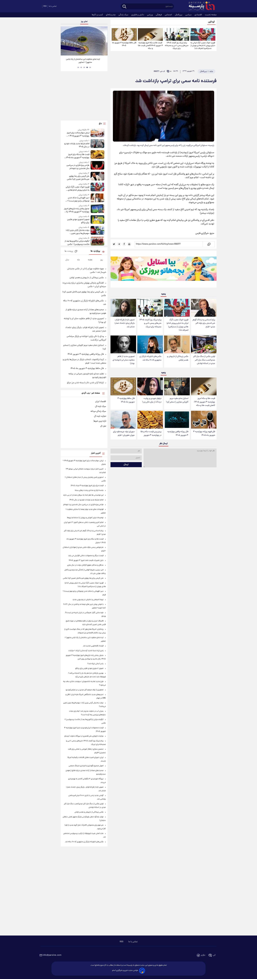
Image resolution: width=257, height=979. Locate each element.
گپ (214, 955)
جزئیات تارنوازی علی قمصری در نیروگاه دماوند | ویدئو (84, 736)
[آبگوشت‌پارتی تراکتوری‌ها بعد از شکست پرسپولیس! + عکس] (97, 241)
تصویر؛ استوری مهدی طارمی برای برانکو (78, 221)
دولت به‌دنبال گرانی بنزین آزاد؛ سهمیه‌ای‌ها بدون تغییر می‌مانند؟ (77, 232)
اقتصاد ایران (100, 401)
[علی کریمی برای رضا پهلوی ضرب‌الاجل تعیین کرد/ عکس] (97, 176)
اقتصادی (199, 14)
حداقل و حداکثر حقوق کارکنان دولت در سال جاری (85, 565)
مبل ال (103, 426)
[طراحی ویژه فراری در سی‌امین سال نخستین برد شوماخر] (97, 165)
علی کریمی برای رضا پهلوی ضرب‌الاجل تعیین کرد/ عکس (78, 178)
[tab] (90, 67)
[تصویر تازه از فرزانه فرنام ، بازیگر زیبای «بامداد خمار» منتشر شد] (123, 308)
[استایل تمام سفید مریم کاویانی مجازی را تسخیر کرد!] (177, 386)
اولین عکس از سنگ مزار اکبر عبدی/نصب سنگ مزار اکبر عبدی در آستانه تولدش (204, 360)
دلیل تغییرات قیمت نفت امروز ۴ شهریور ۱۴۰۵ (86, 560)
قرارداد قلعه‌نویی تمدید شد (93, 646)
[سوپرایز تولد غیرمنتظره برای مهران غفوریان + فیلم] (123, 420)
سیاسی (188, 14)
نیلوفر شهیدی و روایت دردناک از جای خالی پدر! (151, 400)
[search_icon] (124, 6)
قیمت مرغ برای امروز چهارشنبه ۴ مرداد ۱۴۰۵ (87, 485)
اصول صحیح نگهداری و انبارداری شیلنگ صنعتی (86, 765)
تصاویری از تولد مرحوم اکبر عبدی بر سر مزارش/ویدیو (85, 689)
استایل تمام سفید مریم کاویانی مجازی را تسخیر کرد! (177, 400)
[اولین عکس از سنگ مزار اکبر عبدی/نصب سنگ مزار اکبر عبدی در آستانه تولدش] (204, 344)
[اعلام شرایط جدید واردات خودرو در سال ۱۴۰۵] (97, 143)
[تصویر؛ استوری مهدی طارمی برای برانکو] (97, 219)
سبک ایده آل (100, 406)
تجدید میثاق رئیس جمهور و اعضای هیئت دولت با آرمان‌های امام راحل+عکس (83, 61)
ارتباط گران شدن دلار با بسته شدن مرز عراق (85, 382)
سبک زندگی (124, 14)
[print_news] (129, 244)
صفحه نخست (211, 14)
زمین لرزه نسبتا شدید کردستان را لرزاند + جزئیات (86, 650)
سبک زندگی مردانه (98, 411)
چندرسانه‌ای (111, 14)
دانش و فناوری (138, 14)
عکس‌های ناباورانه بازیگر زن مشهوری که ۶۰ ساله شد (150, 358)
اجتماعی (169, 14)
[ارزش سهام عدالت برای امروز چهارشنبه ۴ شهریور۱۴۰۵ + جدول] (97, 133)
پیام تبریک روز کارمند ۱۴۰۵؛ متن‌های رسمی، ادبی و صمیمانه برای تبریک (176, 45)
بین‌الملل (179, 14)
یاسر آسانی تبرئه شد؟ (95, 663)
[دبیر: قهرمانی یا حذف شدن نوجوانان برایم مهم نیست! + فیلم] (97, 198)
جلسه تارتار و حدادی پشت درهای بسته (89, 490)
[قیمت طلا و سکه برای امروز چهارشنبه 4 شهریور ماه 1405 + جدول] (97, 154)
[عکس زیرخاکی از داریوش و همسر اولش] (177, 344)
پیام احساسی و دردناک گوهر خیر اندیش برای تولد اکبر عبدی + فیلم (203, 323)
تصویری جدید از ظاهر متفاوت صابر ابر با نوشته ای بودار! (124, 360)
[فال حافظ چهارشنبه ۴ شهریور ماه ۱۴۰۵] (124, 34)
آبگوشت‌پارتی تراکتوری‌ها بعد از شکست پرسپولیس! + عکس (77, 243)
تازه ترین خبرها (100, 421)
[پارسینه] (200, 6)
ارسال (126, 464)
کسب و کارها (98, 14)
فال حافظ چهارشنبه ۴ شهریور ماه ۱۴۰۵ (124, 44)
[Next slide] (104, 41)
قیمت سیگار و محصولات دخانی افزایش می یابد (86, 555)
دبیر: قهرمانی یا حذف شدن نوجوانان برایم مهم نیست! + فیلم (78, 199)
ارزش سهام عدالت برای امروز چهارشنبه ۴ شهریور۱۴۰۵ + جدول (78, 134)
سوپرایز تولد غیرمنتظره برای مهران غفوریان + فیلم (124, 433)
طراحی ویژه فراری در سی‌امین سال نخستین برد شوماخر (77, 167)
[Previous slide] (64, 41)
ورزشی (150, 14)
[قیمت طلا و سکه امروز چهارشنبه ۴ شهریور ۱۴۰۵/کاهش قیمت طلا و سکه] (150, 34)
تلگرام (203, 955)
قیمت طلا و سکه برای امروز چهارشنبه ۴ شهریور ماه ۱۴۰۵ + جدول (77, 156)
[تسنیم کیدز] (164, 270)
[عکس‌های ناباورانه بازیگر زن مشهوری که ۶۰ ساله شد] (150, 344)
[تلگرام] (119, 244)
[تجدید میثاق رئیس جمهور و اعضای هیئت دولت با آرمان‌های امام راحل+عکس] (84, 41)
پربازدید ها (95, 251)
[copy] (209, 244)
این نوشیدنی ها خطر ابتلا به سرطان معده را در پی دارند (83, 495)
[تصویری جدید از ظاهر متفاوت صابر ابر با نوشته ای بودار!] (123, 344)
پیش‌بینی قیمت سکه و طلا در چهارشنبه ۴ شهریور (150, 433)
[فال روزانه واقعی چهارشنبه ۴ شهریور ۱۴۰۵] (177, 420)
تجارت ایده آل (100, 416)
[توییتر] (114, 244)
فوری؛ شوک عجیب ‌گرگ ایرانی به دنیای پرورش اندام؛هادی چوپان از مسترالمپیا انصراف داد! (203, 45)
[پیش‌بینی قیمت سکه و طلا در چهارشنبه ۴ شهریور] (150, 420)
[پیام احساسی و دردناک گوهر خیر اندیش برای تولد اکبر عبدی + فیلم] (204, 308)
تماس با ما (53, 6)
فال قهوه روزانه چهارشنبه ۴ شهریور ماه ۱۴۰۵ (204, 433)
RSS (45, 6)
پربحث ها (69, 251)
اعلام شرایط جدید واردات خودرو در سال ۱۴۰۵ (76, 145)
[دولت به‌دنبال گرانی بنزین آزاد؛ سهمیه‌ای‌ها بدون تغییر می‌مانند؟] (97, 230)
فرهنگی (159, 14)
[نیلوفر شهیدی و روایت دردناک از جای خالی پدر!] (150, 386)
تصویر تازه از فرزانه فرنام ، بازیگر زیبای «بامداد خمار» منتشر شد (124, 323)
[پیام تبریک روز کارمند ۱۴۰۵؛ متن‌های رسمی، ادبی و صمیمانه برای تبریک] (176, 34)
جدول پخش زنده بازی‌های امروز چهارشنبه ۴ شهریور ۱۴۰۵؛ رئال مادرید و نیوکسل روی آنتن (76, 210)
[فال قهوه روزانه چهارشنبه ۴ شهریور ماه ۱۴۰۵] (204, 420)
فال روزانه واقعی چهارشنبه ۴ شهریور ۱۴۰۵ (177, 433)
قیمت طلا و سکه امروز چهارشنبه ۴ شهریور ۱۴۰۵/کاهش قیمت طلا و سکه (150, 45)
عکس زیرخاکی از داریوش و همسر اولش (177, 358)
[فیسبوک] (124, 244)
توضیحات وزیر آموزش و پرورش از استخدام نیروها (85, 517)
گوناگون (211, 22)
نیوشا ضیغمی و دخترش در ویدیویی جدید (88, 599)
